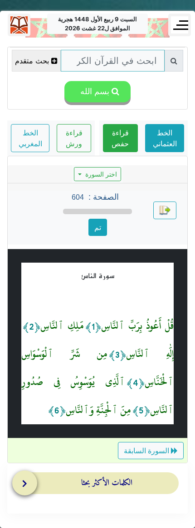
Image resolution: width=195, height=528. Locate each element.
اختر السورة (100, 174)
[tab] (99, 485)
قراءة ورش (74, 138)
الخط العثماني (165, 138)
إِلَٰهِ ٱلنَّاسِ (150, 354)
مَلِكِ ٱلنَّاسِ (62, 326)
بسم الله (94, 91)
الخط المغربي (30, 138)
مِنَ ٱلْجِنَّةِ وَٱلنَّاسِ (98, 410)
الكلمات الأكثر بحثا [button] (106, 483)
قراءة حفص (120, 138)
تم (97, 227)
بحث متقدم (32, 60)
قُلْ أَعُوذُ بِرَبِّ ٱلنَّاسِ (137, 326)
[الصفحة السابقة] (164, 210)
